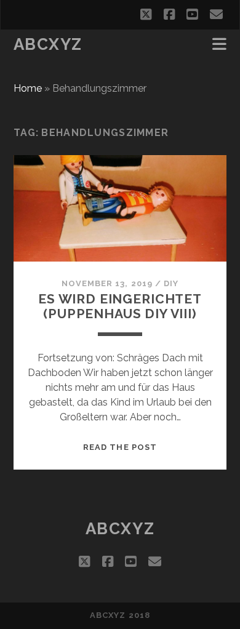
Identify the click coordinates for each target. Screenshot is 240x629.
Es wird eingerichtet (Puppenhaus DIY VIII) (120, 306)
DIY (171, 283)
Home (28, 88)
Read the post (120, 447)
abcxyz (48, 44)
